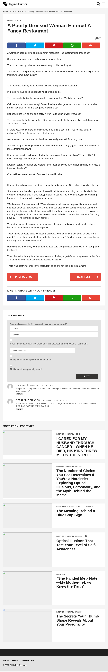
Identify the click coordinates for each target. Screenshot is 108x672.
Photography (68, 506)
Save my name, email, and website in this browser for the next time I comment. (49, 343)
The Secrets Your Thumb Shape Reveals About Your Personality (77, 620)
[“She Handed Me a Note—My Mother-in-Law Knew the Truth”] (27, 588)
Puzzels (78, 466)
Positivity (14, 20)
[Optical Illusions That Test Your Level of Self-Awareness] (27, 549)
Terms (6, 660)
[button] (98, 4)
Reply (19, 394)
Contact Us (28, 660)
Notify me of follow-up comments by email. (31, 359)
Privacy (16, 660)
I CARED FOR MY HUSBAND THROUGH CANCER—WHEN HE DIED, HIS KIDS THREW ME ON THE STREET (76, 447)
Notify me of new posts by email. (26, 369)
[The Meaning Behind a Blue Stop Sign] (27, 516)
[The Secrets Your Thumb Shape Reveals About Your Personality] (27, 625)
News (58, 506)
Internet (60, 434)
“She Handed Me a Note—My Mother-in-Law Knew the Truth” (76, 582)
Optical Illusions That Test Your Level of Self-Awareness (76, 545)
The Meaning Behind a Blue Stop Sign (75, 513)
